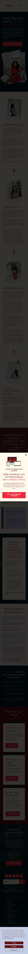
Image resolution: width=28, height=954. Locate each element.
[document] (14, 477)
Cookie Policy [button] (6, 936)
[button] (25, 454)
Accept (14, 942)
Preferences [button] (11, 938)
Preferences (14, 950)
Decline (14, 946)
